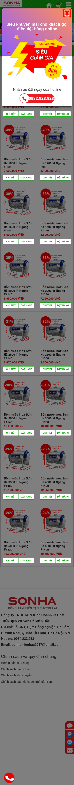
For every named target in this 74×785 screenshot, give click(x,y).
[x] (67, 12)
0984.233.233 (10, 778)
